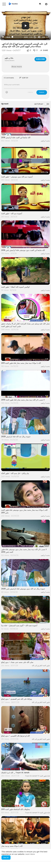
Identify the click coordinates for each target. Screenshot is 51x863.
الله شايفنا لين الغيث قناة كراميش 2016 (15, 137)
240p (42, 27)
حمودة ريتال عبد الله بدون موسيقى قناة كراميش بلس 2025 (23, 588)
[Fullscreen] (47, 37)
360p (43, 37)
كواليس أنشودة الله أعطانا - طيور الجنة (15, 287)
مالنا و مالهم (9, 58)
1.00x (31, 37)
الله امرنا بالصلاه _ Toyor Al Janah (15, 772)
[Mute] (39, 37)
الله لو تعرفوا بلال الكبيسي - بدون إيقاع (15, 736)
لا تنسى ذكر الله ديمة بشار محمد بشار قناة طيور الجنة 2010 (23, 400)
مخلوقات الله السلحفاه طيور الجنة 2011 (15, 809)
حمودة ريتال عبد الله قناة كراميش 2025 (16, 436)
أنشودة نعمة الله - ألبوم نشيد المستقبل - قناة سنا (19, 625)
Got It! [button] (6, 857)
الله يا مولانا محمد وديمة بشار (12, 846)
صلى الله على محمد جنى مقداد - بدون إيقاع (17, 662)
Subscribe (40, 59)
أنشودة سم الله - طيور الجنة (11, 213)
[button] (46, 4)
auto (42, 31)
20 (34, 36)
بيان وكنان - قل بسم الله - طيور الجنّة (15, 473)
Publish (41, 92)
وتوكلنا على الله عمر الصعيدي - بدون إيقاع (16, 699)
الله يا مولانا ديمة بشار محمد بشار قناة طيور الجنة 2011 (21, 363)
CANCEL (30, 92)
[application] (25, 25)
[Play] (3, 37)
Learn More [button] (30, 854)
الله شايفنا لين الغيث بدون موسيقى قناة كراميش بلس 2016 (23, 250)
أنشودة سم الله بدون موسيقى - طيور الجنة (17, 176)
